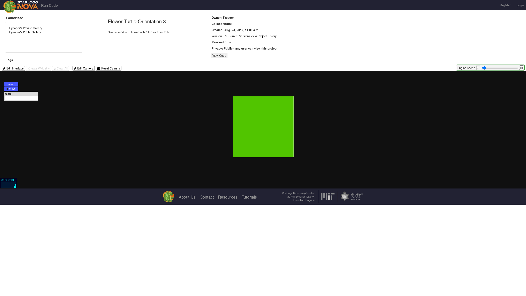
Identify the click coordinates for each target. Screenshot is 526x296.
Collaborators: (222, 24)
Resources (228, 197)
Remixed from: (222, 42)
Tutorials (249, 197)
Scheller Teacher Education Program (304, 198)
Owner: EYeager (223, 17)
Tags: (10, 60)
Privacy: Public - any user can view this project (244, 48)
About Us (187, 197)
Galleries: (14, 18)
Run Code (49, 5)
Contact (207, 197)
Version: (217, 36)
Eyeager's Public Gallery (25, 32)
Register (505, 5)
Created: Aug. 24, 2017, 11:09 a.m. (235, 30)
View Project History (264, 36)
